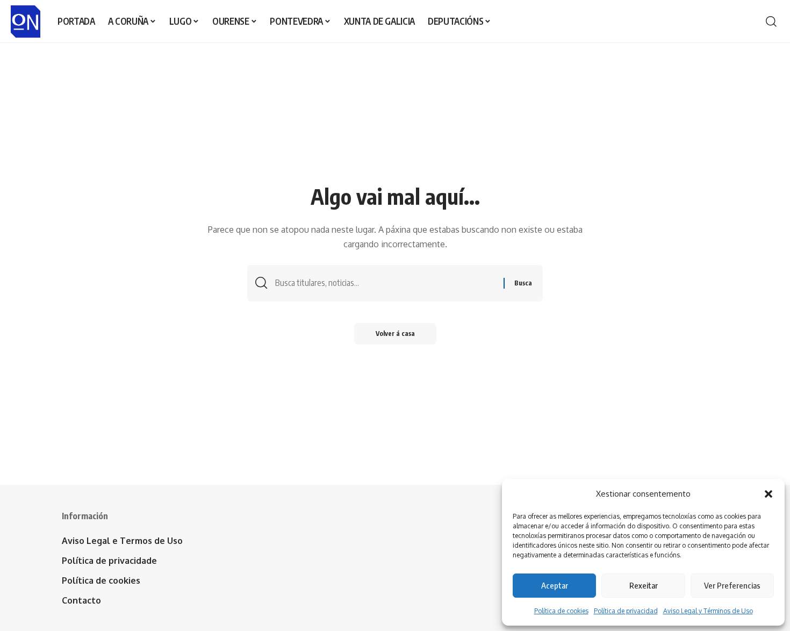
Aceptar (554, 585)
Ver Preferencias (732, 585)
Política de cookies (561, 611)
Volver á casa (395, 333)
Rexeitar (643, 585)
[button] (768, 494)
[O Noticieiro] (25, 21)
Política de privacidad (626, 611)
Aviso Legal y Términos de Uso (708, 611)
